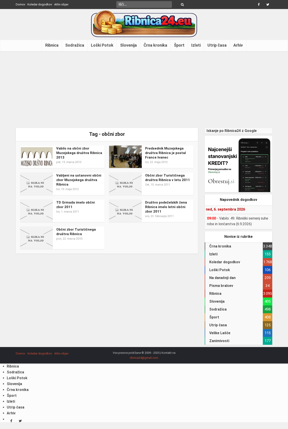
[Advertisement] (144, 89)
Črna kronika (155, 45)
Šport (179, 45)
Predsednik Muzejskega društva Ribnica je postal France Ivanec (165, 153)
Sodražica (74, 45)
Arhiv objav (61, 4)
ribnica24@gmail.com (144, 357)
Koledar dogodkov (39, 4)
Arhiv (238, 45)
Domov (20, 4)
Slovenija (128, 45)
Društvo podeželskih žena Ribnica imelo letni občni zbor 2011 (166, 207)
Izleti (196, 45)
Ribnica (51, 45)
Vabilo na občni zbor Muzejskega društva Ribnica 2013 (79, 153)
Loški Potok (102, 45)
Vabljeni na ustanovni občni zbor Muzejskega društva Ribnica (78, 180)
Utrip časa (217, 45)
